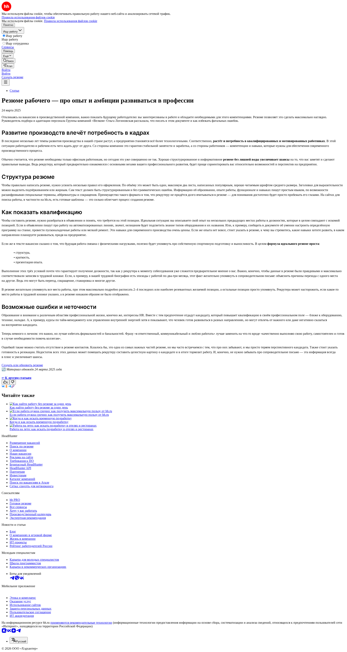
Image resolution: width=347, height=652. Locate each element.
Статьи (14, 90)
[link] (8, 60)
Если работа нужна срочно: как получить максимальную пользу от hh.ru (59, 414)
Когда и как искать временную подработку (39, 422)
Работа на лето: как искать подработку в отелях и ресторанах (51, 429)
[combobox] (19, 640)
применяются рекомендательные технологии (81, 622)
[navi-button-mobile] (6, 82)
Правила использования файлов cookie (70, 21)
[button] (6, 70)
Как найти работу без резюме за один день (39, 407)
